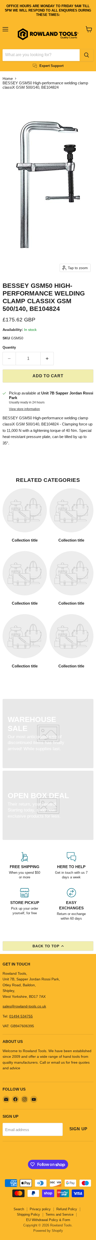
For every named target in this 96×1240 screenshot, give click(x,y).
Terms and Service (59, 1214)
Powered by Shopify (48, 1231)
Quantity (9, 347)
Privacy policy (40, 1209)
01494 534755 (21, 1016)
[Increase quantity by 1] (47, 358)
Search (19, 1209)
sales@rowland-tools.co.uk (24, 1006)
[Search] (86, 55)
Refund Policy (66, 1209)
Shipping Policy (28, 1214)
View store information (24, 409)
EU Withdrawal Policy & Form (48, 1220)
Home (8, 78)
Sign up (78, 1129)
